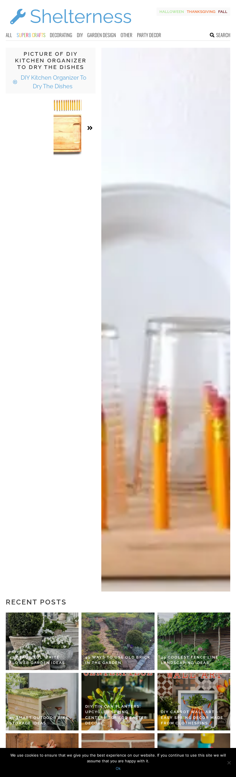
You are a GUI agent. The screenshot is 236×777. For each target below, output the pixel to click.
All (9, 35)
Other (126, 35)
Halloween (171, 11)
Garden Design (101, 35)
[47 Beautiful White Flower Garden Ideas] (42, 641)
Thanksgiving (201, 11)
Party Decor (149, 35)
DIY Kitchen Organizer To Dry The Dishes (52, 82)
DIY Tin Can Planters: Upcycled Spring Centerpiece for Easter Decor (116, 715)
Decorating (61, 35)
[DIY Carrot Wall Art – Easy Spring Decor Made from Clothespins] (193, 701)
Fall (222, 11)
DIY (80, 35)
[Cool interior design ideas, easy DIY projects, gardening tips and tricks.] (70, 27)
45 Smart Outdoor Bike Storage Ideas (39, 720)
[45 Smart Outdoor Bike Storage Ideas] (42, 701)
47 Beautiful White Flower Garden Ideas (37, 660)
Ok (118, 768)
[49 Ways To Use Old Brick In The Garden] (117, 641)
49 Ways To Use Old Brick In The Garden (118, 660)
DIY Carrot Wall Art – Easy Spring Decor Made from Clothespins (192, 717)
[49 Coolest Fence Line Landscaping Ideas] (193, 641)
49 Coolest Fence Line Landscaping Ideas (189, 660)
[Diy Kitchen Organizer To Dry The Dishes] (67, 128)
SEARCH (223, 35)
